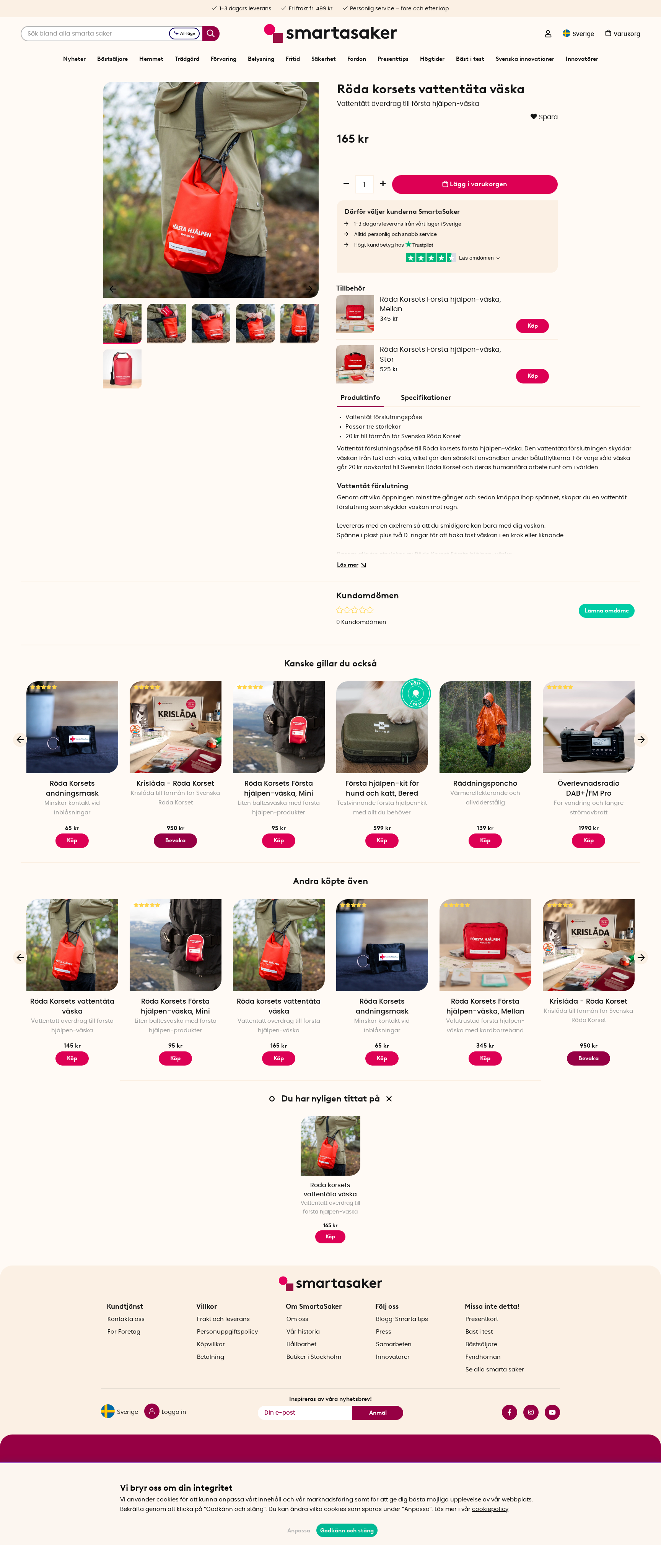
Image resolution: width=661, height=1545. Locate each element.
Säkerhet (323, 58)
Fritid (293, 58)
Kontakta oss (126, 1319)
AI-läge (187, 33)
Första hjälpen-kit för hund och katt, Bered (382, 788)
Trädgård (187, 58)
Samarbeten (394, 1344)
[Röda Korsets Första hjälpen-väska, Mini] (279, 727)
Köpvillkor (211, 1344)
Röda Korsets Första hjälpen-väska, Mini (278, 788)
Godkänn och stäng (347, 1530)
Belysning (261, 58)
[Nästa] (309, 288)
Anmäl (378, 1412)
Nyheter (74, 58)
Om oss (297, 1319)
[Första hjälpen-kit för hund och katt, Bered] (382, 727)
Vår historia (303, 1332)
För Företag (123, 1332)
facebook (506, 1412)
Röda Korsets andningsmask (72, 788)
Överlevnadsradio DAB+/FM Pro (588, 788)
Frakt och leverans (223, 1319)
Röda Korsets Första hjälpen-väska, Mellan (440, 304)
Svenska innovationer (525, 58)
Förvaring (223, 58)
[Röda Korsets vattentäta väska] (72, 945)
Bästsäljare (112, 58)
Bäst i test (470, 58)
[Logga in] (548, 34)
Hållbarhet (301, 1344)
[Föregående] (113, 288)
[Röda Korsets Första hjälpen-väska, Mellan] (485, 945)
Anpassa (298, 1530)
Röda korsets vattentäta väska (279, 1006)
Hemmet (151, 58)
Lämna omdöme (606, 610)
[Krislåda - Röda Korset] (175, 727)
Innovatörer (582, 58)
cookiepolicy (490, 1509)
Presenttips (393, 58)
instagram (528, 1412)
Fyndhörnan (483, 1357)
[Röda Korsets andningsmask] (72, 727)
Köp (532, 325)
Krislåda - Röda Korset (175, 783)
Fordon (356, 58)
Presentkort (482, 1319)
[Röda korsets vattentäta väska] (279, 945)
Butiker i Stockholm (314, 1357)
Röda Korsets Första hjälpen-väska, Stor (440, 354)
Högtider (432, 58)
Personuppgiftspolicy (227, 1332)
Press (383, 1332)
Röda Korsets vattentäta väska (72, 1006)
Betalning (210, 1357)
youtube (549, 1412)
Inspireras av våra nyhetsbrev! (330, 1399)
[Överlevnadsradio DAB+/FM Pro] (589, 727)
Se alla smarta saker (495, 1370)
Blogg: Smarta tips (402, 1319)
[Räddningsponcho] (485, 727)
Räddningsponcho (485, 783)
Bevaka (175, 840)
